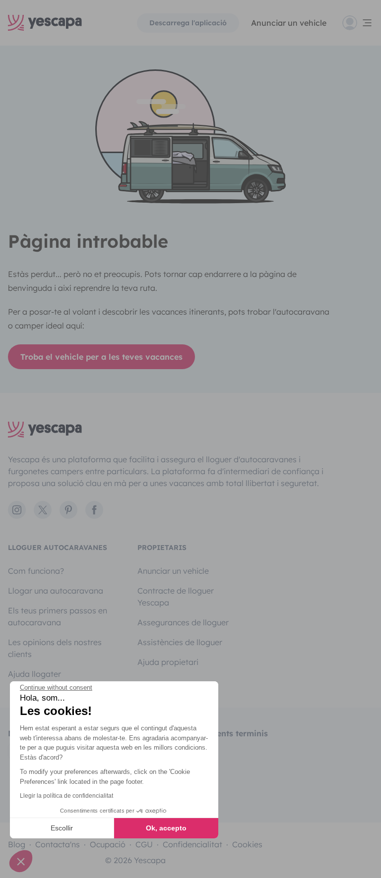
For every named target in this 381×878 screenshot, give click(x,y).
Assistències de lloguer (179, 642)
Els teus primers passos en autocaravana (57, 616)
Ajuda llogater (34, 674)
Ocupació (108, 844)
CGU (144, 844)
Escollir (62, 828)
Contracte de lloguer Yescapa (175, 596)
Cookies (247, 844)
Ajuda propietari (167, 662)
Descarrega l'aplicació (188, 22)
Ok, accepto (166, 828)
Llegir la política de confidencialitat (66, 795)
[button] (21, 861)
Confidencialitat (192, 844)
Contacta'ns (57, 844)
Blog (16, 844)
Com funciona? (36, 571)
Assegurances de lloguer (183, 622)
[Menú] (357, 22)
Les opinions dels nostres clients (55, 648)
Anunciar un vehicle (288, 23)
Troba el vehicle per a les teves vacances (101, 357)
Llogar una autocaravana (55, 591)
